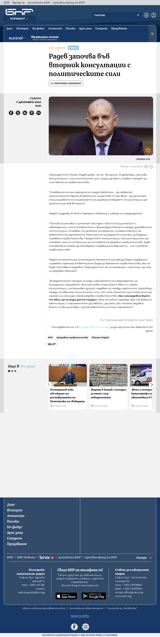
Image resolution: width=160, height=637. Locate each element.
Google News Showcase (94, 327)
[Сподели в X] (17, 112)
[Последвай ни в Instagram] (85, 627)
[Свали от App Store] (66, 596)
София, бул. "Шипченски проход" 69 (131, 579)
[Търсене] (138, 15)
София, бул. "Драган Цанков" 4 (32, 579)
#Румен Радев (100, 337)
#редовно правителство (72, 337)
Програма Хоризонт (67, 83)
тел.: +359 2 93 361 (33, 584)
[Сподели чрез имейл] (38, 112)
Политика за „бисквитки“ (122, 608)
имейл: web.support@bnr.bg (31, 590)
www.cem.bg (123, 596)
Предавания (17, 544)
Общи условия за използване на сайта (43, 608)
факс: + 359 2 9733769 (128, 588)
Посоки (13, 521)
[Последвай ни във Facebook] (74, 627)
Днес (11, 505)
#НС (50, 337)
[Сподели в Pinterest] (31, 112)
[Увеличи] (146, 167)
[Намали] (151, 167)
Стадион (14, 538)
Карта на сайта (80, 615)
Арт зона (15, 533)
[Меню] (152, 33)
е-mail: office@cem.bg (129, 592)
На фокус (14, 527)
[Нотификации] (146, 15)
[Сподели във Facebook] (11, 112)
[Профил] (153, 15)
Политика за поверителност (86, 608)
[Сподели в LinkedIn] (24, 112)
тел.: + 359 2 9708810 (128, 584)
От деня (57, 48)
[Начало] (19, 12)
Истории (14, 510)
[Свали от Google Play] (94, 596)
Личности (15, 516)
